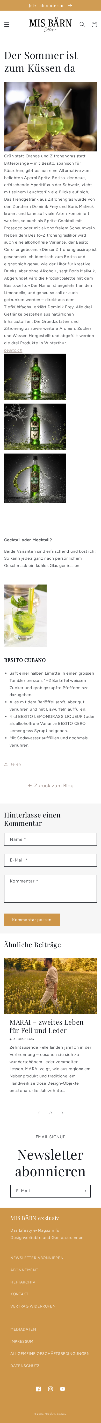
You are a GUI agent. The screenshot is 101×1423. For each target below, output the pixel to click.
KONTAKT (19, 1294)
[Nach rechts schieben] (62, 1113)
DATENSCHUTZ (25, 1365)
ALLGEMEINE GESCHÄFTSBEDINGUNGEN (50, 1353)
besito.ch (13, 350)
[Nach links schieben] (39, 1113)
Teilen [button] (15, 764)
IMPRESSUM (21, 1341)
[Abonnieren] (84, 1191)
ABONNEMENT (24, 1270)
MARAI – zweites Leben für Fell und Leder (47, 1026)
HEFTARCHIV (22, 1282)
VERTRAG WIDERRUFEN (32, 1306)
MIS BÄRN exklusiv (56, 1414)
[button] (7, 24)
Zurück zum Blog (54, 786)
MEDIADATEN (23, 1329)
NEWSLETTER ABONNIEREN (36, 1258)
